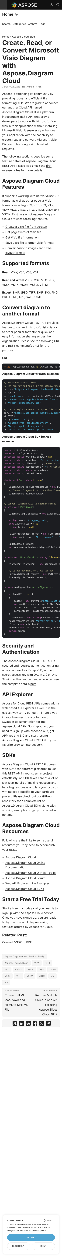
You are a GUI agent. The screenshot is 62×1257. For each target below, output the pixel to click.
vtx (6, 982)
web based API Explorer (18, 708)
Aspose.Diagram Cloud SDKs (24, 888)
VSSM (53, 969)
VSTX (42, 976)
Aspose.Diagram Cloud (20, 857)
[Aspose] (24, 5)
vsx (52, 976)
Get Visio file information (22, 237)
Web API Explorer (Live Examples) (28, 883)
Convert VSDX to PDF (17, 942)
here (33, 684)
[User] (51, 5)
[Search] (58, 5)
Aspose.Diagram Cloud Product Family (25, 956)
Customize (18, 1246)
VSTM (30, 976)
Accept (31, 1237)
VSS (41, 969)
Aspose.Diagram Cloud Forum (25, 878)
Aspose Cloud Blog (23, 36)
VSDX (30, 969)
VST (18, 976)
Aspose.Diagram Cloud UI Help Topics (30, 872)
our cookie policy (38, 1230)
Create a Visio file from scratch (26, 226)
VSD (7, 969)
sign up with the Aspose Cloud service (27, 913)
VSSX (7, 976)
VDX (47, 963)
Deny (43, 1246)
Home (7, 14)
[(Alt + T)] (16, 14)
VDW (36, 963)
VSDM (18, 969)
